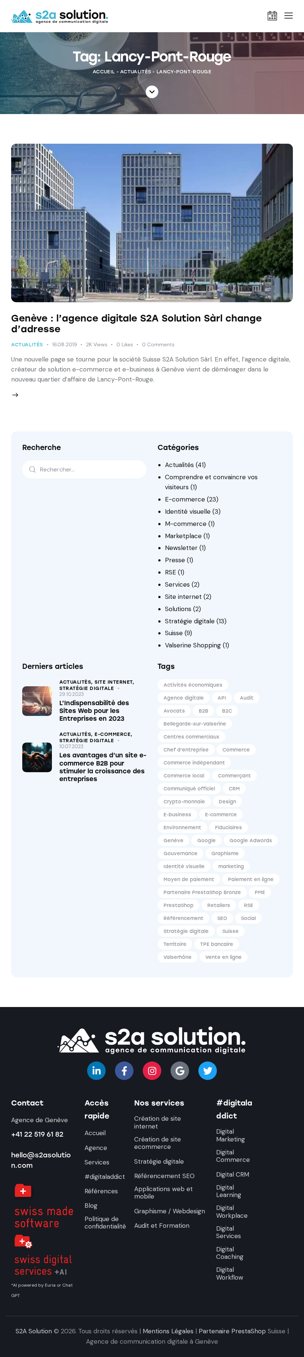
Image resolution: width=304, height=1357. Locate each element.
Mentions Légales (168, 1331)
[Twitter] (207, 1070)
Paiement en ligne (251, 879)
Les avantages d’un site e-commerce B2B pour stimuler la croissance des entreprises (102, 767)
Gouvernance (180, 853)
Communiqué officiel (189, 788)
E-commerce (185, 499)
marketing (231, 866)
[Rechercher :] (84, 469)
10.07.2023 (71, 746)
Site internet (183, 597)
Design (227, 801)
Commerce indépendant (194, 763)
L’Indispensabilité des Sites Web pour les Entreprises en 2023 (94, 711)
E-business (177, 814)
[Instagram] (152, 1070)
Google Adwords (250, 840)
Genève (173, 840)
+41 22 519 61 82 (37, 1134)
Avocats (174, 711)
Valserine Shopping (193, 645)
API (222, 698)
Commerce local (183, 775)
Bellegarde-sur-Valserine (194, 724)
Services (177, 584)
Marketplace (183, 536)
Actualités (135, 71)
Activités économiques (192, 685)
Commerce (236, 750)
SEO (222, 918)
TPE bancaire (216, 944)
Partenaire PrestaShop (232, 1331)
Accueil (104, 71)
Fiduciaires (228, 827)
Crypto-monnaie (184, 801)
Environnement (182, 827)
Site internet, (114, 682)
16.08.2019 (64, 344)
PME (260, 892)
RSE (170, 572)
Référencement (183, 918)
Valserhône (177, 957)
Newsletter (181, 548)
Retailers (218, 905)
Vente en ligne (223, 957)
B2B (203, 711)
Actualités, (77, 682)
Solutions (178, 609)
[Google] (180, 1070)
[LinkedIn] (96, 1070)
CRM (234, 788)
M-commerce (185, 524)
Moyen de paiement (188, 879)
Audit (247, 698)
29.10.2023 (71, 694)
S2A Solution (34, 1331)
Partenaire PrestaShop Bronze (202, 892)
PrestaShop (178, 905)
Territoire (174, 944)
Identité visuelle (188, 511)
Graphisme (225, 853)
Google (206, 840)
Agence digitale (183, 698)
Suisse (174, 633)
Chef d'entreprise (186, 750)
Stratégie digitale (190, 621)
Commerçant (234, 775)
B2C (227, 711)
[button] (288, 16)
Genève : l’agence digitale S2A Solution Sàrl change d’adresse (136, 323)
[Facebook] (124, 1070)
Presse (175, 560)
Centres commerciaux (191, 737)
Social (248, 918)
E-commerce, (114, 734)
